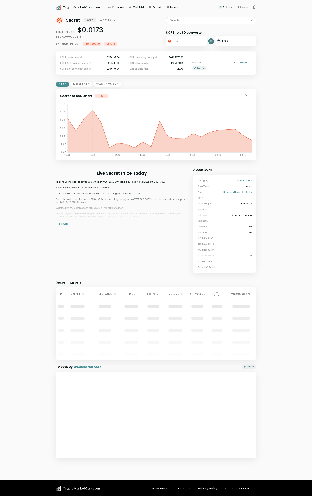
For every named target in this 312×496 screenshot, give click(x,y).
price (62, 84)
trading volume (107, 84)
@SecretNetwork (87, 366)
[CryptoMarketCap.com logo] (78, 488)
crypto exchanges (121, 216)
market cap (81, 84)
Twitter (250, 366)
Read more (62, 223)
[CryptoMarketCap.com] (82, 7)
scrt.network (240, 62)
